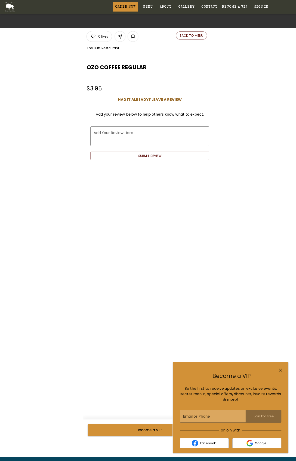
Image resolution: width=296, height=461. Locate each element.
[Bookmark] (133, 36)
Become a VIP (234, 7)
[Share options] (120, 36)
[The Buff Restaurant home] (24, 7)
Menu (148, 7)
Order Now (125, 7)
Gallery (186, 7)
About (165, 7)
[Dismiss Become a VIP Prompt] (280, 370)
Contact (209, 7)
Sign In (261, 7)
